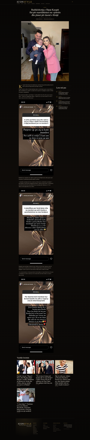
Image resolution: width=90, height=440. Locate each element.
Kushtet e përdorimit (56, 428)
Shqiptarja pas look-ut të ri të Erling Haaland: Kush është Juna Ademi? (64, 98)
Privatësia (54, 427)
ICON (24, 2)
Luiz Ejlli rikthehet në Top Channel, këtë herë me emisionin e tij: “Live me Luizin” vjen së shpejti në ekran (64, 102)
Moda (22, 3)
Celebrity (18, 3)
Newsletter (54, 431)
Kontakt (54, 426)
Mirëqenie (33, 3)
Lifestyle (28, 3)
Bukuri (25, 3)
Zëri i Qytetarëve (46, 427)
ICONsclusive (48, 3)
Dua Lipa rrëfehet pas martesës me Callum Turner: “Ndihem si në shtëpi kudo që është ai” (64, 93)
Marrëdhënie (38, 3)
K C (39, 17)
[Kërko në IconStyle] (72, 2)
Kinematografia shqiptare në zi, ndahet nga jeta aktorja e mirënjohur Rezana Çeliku (63, 107)
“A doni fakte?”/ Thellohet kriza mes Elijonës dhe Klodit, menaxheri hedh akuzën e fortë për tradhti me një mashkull (25, 407)
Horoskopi (42, 3)
